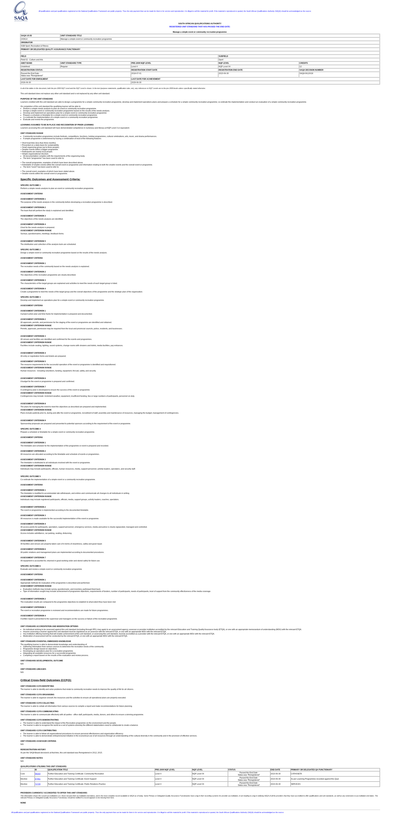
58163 (37, 774)
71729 (37, 784)
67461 (37, 779)
